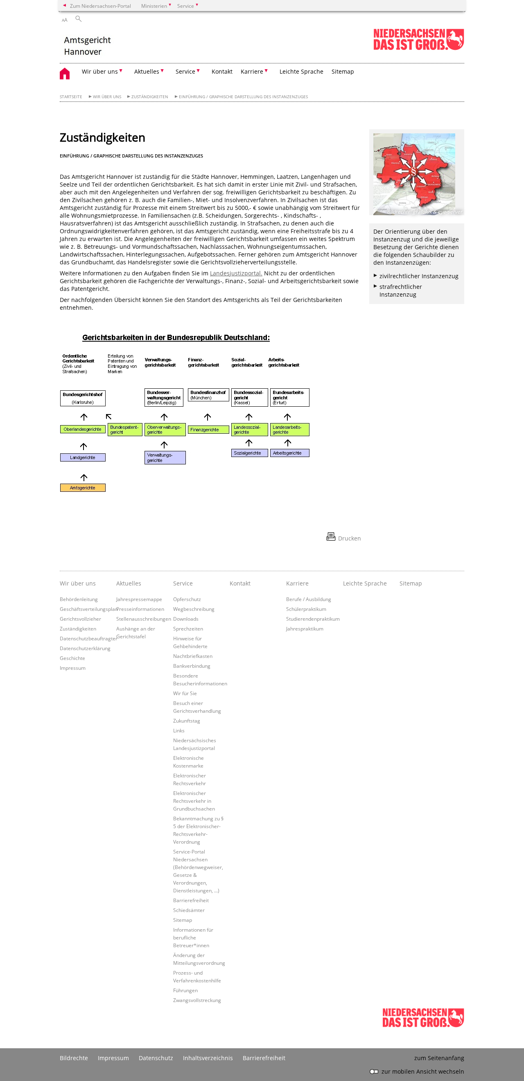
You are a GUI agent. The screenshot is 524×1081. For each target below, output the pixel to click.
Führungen (185, 990)
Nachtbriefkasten (192, 656)
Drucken (349, 538)
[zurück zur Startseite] (91, 45)
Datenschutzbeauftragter (88, 638)
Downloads (186, 618)
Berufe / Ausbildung (308, 599)
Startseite (71, 96)
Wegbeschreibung (194, 609)
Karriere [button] (252, 71)
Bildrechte (74, 1058)
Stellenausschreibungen (143, 618)
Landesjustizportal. (236, 273)
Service (183, 583)
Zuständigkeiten (149, 96)
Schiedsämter (189, 910)
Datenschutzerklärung (85, 648)
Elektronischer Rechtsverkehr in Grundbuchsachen (194, 801)
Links (179, 730)
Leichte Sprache (301, 71)
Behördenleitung (79, 599)
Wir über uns (107, 96)
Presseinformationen (140, 609)
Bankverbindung (191, 665)
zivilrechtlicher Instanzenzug (418, 276)
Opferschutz (187, 599)
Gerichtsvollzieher (80, 618)
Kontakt (222, 71)
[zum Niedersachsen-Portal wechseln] (418, 48)
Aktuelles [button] (146, 71)
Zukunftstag (186, 720)
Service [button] (185, 71)
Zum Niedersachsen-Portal (100, 5)
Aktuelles (128, 583)
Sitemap (343, 71)
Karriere (297, 583)
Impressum (73, 667)
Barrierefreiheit (191, 900)
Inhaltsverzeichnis (208, 1058)
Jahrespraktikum (304, 628)
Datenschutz (156, 1058)
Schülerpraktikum (306, 609)
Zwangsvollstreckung (197, 1000)
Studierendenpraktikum (313, 618)
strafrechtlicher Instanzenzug (400, 290)
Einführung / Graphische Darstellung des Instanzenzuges (243, 96)
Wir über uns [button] (100, 71)
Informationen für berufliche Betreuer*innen (193, 937)
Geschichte (72, 658)
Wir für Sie (185, 693)
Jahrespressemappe (139, 599)
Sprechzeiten (188, 628)
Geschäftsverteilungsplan (89, 609)
